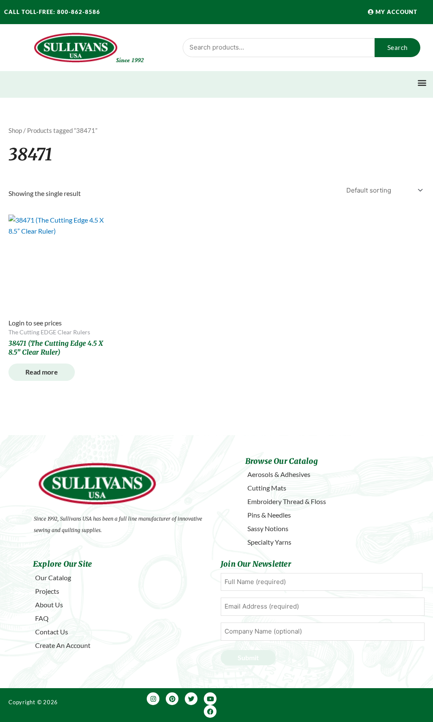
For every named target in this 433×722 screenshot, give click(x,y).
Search (397, 47)
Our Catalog (53, 577)
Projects (47, 591)
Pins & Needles (269, 515)
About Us (49, 605)
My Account (395, 11)
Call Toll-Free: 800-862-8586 (52, 11)
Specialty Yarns (269, 542)
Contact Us (51, 632)
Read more (41, 372)
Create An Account (62, 645)
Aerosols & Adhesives (278, 474)
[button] (422, 82)
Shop (15, 130)
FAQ (42, 618)
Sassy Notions (267, 528)
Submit (248, 657)
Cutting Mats (266, 488)
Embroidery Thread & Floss (286, 501)
